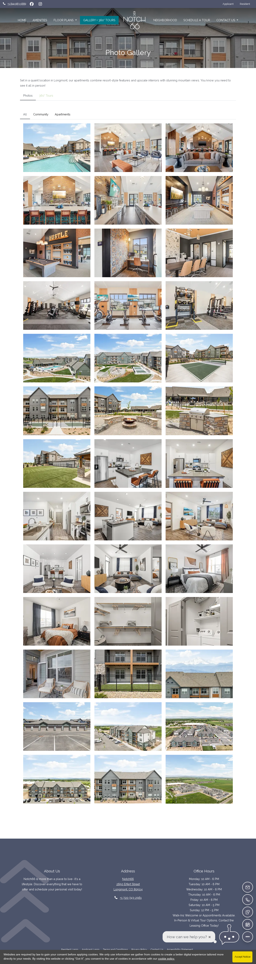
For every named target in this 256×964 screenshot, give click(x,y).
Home (22, 20)
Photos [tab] (28, 95)
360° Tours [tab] (46, 95)
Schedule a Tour (196, 20)
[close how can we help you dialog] (209, 937)
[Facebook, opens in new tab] (32, 4)
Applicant (230, 3)
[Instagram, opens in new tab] (40, 4)
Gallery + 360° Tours (99, 20)
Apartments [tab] (62, 114)
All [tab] (25, 114)
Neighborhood (165, 20)
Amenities (40, 20)
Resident (246, 3)
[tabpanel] (128, 459)
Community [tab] (40, 114)
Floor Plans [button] (64, 20)
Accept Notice (242, 956)
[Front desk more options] (248, 937)
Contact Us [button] (226, 20)
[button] (56, 147)
